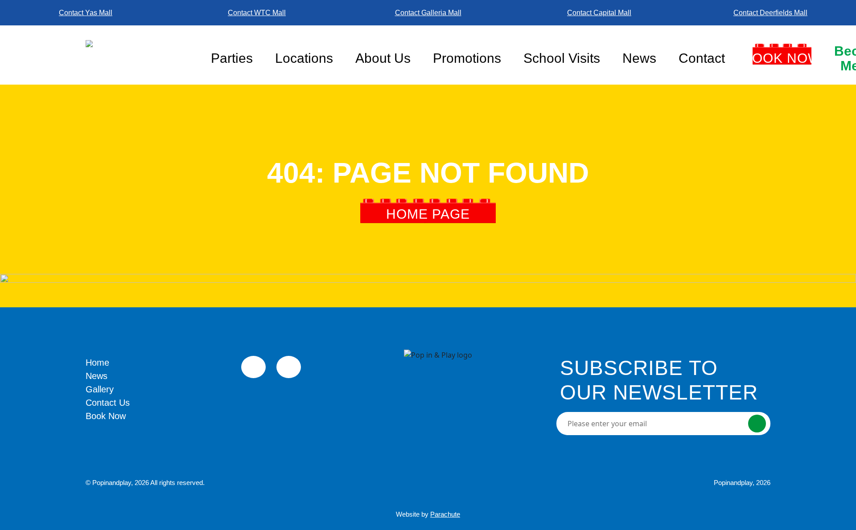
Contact (702, 58)
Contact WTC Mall (257, 12)
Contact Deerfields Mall (770, 12)
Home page (428, 214)
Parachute (445, 514)
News (639, 58)
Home (97, 362)
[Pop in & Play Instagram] (288, 367)
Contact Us (108, 403)
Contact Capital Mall (599, 12)
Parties (232, 58)
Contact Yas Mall (85, 12)
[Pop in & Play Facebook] (253, 367)
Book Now (782, 58)
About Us (383, 58)
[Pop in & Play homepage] (143, 55)
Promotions (467, 58)
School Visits (561, 58)
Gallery (100, 389)
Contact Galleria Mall (428, 12)
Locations (304, 58)
